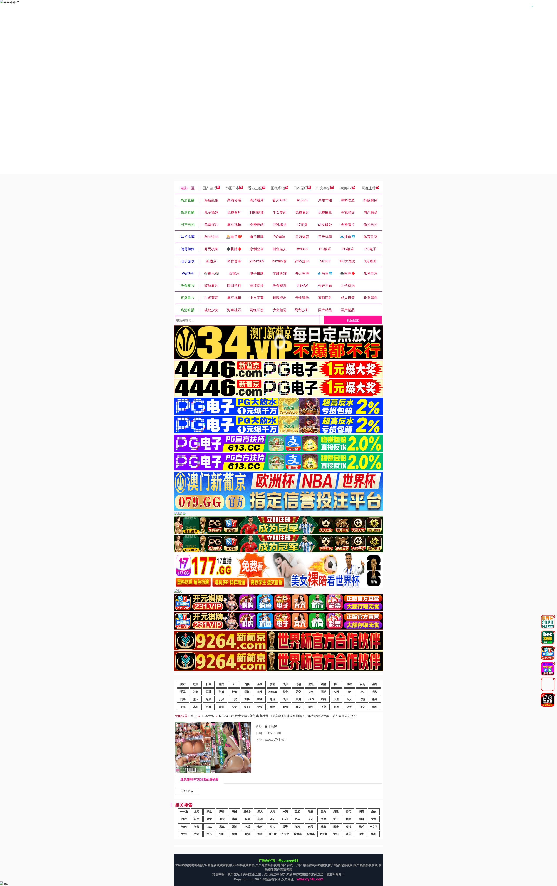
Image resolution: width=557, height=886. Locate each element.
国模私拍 (278, 187)
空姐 (311, 684)
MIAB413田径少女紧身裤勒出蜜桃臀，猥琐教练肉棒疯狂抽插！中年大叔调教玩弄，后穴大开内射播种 (288, 715)
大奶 (234, 699)
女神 (373, 819)
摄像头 (247, 811)
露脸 (336, 811)
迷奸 (195, 691)
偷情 (285, 706)
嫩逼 (374, 699)
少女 (234, 706)
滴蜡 (234, 819)
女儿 (209, 834)
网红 (247, 691)
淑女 (196, 819)
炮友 (373, 811)
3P (349, 691)
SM (362, 691)
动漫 (336, 691)
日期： (260, 733)
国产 (183, 684)
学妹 (285, 684)
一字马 (374, 826)
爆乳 (374, 706)
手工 (183, 691)
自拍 (247, 684)
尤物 (362, 699)
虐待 (348, 826)
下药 (323, 706)
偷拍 (259, 684)
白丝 (209, 826)
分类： (260, 726)
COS (311, 699)
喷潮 (297, 826)
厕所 (361, 826)
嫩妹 (272, 699)
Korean (272, 691)
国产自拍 (209, 187)
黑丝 (222, 826)
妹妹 (234, 834)
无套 (336, 699)
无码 (323, 691)
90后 (247, 826)
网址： (260, 739)
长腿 (247, 819)
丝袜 (349, 684)
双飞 (362, 684)
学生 (209, 811)
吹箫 (361, 834)
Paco (297, 819)
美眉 (310, 826)
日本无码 (300, 187)
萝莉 (272, 684)
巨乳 (208, 691)
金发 (259, 706)
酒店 (272, 819)
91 (234, 684)
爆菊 (361, 811)
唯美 (310, 811)
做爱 (349, 706)
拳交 (311, 706)
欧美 (195, 684)
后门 (272, 826)
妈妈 (247, 834)
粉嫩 (323, 826)
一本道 (184, 811)
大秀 (272, 811)
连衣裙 (285, 834)
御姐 (272, 706)
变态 (310, 819)
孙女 (209, 819)
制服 (221, 691)
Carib (285, 819)
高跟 (195, 706)
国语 (336, 826)
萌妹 (234, 811)
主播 (259, 691)
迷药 (348, 834)
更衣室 (323, 834)
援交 (362, 706)
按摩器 (298, 834)
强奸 (374, 684)
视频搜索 (353, 320)
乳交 (298, 706)
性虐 (323, 819)
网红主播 (369, 187)
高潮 (260, 819)
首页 (193, 715)
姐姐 (222, 834)
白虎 (184, 819)
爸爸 (260, 834)
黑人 (260, 811)
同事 (183, 699)
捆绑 (336, 834)
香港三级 (255, 187)
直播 (247, 699)
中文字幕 (323, 187)
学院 (196, 826)
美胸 (298, 699)
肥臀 (285, 826)
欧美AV (346, 187)
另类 (374, 691)
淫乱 (234, 826)
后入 (349, 699)
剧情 (234, 691)
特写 (348, 811)
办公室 (273, 834)
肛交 (285, 691)
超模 (208, 699)
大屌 (196, 834)
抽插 (348, 819)
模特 (323, 684)
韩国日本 (232, 187)
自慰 (336, 706)
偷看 (222, 819)
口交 (311, 691)
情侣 (298, 684)
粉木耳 (311, 834)
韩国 (221, 684)
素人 (195, 699)
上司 (196, 811)
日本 (208, 684)
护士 (336, 684)
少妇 (221, 699)
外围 (361, 819)
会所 (260, 826)
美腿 (183, 706)
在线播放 (187, 791)
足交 (298, 691)
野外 (222, 811)
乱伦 (247, 706)
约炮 (323, 699)
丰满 (285, 811)
